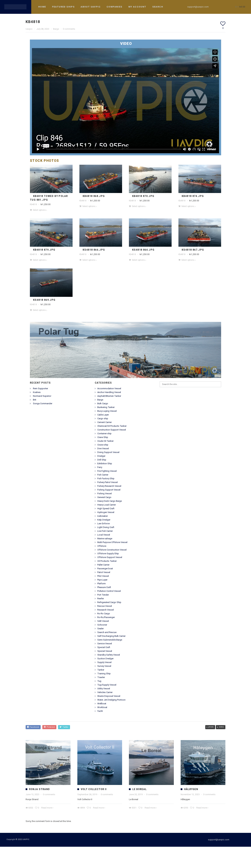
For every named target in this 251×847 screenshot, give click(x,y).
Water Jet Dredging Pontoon (111, 700)
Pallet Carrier (103, 565)
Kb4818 (33, 205)
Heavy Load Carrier (106, 505)
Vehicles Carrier (105, 692)
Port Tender (103, 595)
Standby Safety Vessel (108, 655)
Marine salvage (104, 539)
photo (211, 727)
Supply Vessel (104, 662)
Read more (46, 808)
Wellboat (101, 704)
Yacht (100, 711)
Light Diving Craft (105, 527)
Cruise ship (102, 445)
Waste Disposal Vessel (108, 696)
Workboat (102, 707)
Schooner (102, 625)
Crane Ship (102, 437)
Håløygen (191, 789)
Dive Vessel (103, 449)
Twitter (64, 727)
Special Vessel (104, 651)
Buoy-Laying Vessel (107, 411)
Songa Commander (42, 404)
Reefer (100, 599)
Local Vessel (103, 535)
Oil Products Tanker (107, 561)
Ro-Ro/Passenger (106, 617)
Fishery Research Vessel (109, 486)
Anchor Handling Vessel (109, 392)
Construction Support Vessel (111, 430)
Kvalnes (37, 392)
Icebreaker (102, 516)
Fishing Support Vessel (108, 490)
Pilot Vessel (103, 576)
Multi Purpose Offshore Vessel (112, 542)
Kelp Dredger (103, 520)
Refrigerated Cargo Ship (109, 602)
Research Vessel (105, 610)
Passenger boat (105, 569)
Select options (39, 210)
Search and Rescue (106, 632)
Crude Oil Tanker (105, 441)
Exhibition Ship (104, 464)
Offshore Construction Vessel (112, 550)
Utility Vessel (103, 689)
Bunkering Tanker (106, 407)
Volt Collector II (94, 789)
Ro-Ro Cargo (103, 614)
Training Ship (104, 674)
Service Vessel (104, 644)
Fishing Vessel (104, 494)
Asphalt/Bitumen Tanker (109, 396)
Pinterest (50, 727)
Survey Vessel (104, 666)
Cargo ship (102, 419)
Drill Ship (101, 460)
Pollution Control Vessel (109, 591)
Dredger (101, 456)
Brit (34, 400)
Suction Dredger (105, 659)
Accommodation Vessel (109, 389)
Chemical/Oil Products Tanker (112, 426)
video (221, 727)
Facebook (34, 727)
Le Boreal (139, 789)
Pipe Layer (102, 580)
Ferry (99, 467)
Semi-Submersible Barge (109, 640)
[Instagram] (223, 7)
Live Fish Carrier (105, 531)
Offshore (101, 546)
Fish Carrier (102, 475)
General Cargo (104, 497)
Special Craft (103, 647)
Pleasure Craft (104, 587)
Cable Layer (103, 415)
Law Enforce (103, 524)
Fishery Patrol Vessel (107, 482)
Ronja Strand (39, 789)
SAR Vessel (103, 621)
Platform (101, 584)
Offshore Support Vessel (109, 557)
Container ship (104, 434)
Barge (56, 29)
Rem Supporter (40, 389)
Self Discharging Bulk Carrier (111, 636)
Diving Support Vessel (108, 452)
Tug (99, 681)
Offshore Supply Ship (108, 554)
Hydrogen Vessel (105, 512)
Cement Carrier (104, 422)
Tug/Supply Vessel (106, 685)
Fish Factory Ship (105, 479)
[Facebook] (217, 7)
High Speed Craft (105, 509)
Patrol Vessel (103, 572)
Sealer (100, 629)
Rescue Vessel (104, 606)
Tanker (100, 670)
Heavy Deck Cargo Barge (109, 501)
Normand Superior (42, 396)
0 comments (69, 29)
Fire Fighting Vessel (107, 471)
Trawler (101, 677)
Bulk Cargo (102, 404)
